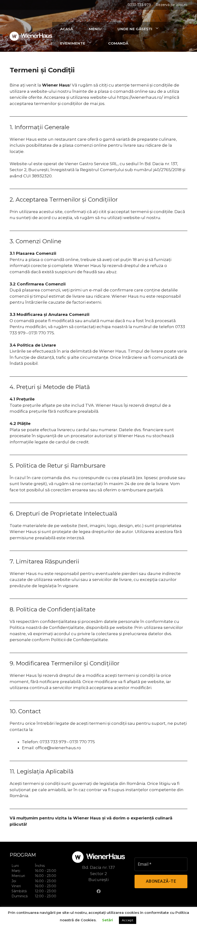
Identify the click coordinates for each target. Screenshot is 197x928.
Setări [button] (107, 920)
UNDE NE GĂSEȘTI (134, 29)
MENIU (95, 29)
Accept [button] (127, 920)
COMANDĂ (118, 43)
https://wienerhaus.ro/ (140, 97)
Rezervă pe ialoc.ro (171, 5)
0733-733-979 (139, 5)
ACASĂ (66, 29)
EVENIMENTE (72, 43)
